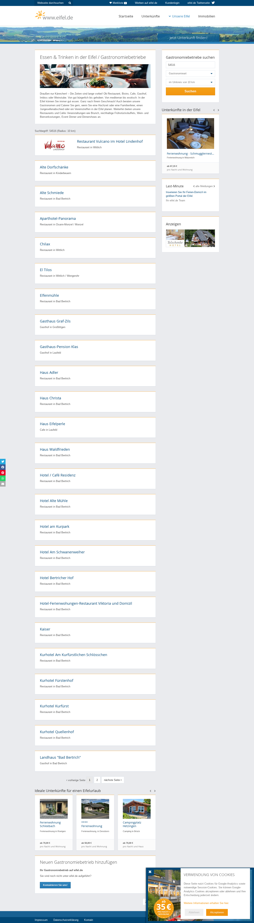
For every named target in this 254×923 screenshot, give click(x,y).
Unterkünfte (150, 16)
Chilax (45, 244)
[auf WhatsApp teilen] (3, 478)
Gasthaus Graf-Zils (55, 321)
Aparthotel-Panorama (58, 218)
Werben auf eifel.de (146, 2)
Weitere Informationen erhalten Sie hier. (206, 903)
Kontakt (88, 919)
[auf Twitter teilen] (3, 461)
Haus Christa (50, 398)
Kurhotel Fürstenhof (56, 680)
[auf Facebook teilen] (3, 467)
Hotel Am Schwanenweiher (62, 552)
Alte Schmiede (52, 192)
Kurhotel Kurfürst (54, 706)
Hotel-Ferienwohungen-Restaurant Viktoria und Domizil (86, 603)
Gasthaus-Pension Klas (59, 346)
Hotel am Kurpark (54, 526)
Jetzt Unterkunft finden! (188, 37)
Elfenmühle (49, 295)
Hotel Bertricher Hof (56, 577)
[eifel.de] (54, 14)
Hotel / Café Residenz (57, 475)
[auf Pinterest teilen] (3, 472)
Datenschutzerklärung (65, 919)
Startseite (126, 16)
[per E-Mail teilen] (3, 484)
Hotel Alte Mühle (54, 500)
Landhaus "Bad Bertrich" (60, 757)
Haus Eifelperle (52, 423)
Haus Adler (49, 372)
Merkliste (119, 2)
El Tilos (46, 269)
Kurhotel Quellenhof (57, 731)
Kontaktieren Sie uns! (55, 885)
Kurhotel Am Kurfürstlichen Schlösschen (73, 654)
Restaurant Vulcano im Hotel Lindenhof (110, 141)
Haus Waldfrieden (55, 449)
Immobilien (206, 16)
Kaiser (45, 629)
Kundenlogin (172, 2)
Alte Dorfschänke (54, 167)
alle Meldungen (204, 186)
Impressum (41, 919)
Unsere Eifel (181, 16)
